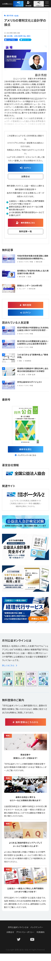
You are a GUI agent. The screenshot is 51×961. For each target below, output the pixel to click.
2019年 (10, 36)
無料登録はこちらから (27, 722)
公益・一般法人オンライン (13, 4)
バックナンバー (36, 927)
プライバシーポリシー (25, 932)
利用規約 (41, 932)
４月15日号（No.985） (22, 36)
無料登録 (28, 6)
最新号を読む (25, 449)
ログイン (18, 6)
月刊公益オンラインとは (18, 927)
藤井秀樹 (10, 15)
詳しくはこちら (8, 665)
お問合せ (39, 6)
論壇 (16, 15)
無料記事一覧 (25, 231)
